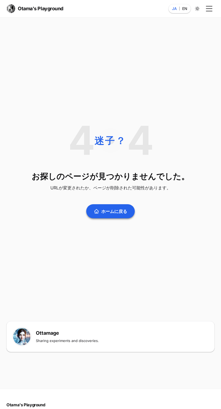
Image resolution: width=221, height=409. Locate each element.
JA (174, 8)
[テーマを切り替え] (197, 8)
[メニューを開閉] (209, 8)
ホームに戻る (114, 211)
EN (184, 8)
